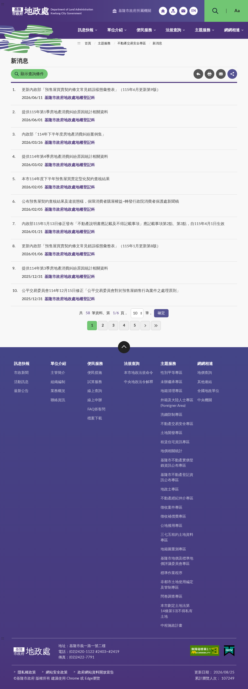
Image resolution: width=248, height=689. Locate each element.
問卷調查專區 (171, 596)
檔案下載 (94, 418)
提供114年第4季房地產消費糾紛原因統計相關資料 (65, 157)
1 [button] (92, 325)
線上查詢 (94, 391)
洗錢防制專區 (171, 415)
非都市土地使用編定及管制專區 (177, 584)
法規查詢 (173, 30)
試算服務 (94, 382)
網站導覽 (173, 11)
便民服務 (144, 30)
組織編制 (58, 382)
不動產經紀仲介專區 (177, 498)
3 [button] (113, 325)
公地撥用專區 (171, 526)
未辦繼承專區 (171, 382)
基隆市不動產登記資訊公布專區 (177, 477)
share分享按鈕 (232, 74)
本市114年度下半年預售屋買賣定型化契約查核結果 (66, 179)
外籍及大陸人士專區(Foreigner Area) (177, 403)
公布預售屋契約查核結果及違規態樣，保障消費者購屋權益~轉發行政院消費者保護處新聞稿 (100, 201)
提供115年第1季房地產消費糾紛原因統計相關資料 (65, 112)
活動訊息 (21, 382)
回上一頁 (198, 74)
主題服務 (202, 30)
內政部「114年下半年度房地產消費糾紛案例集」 (64, 134)
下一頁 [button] (145, 325)
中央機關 (204, 400)
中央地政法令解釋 (138, 382)
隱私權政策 (27, 672)
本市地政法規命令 (138, 373)
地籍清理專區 (171, 391)
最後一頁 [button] (156, 325)
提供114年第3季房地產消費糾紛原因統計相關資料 (65, 268)
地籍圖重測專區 (173, 549)
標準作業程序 (171, 573)
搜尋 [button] (215, 11)
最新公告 (21, 391)
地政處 (52, 11)
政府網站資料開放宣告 (96, 672)
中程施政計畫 (171, 625)
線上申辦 (94, 400)
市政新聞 (21, 373)
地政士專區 (170, 489)
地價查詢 (204, 373)
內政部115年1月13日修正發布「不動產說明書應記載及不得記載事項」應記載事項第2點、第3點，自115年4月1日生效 (123, 224)
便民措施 (94, 373)
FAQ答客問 (96, 409)
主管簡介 (58, 373)
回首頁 (163, 11)
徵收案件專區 (171, 507)
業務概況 (58, 391)
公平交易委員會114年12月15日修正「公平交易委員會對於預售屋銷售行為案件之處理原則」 (101, 291)
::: (2, 4)
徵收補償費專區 (173, 516)
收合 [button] (124, 347)
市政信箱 (183, 11)
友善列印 (209, 74)
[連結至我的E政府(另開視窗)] (229, 651)
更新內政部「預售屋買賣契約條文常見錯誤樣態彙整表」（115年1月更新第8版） (91, 246)
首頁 (88, 43)
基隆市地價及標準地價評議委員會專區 (177, 561)
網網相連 (232, 30)
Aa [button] (237, 11)
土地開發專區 (171, 433)
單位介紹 (115, 30)
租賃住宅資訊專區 (175, 442)
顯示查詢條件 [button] (32, 74)
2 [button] (103, 325)
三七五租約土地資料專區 (177, 537)
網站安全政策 (57, 672)
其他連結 (204, 382)
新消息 (157, 43)
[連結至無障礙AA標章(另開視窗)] (204, 651)
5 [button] (135, 325)
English (193, 11)
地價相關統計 (171, 451)
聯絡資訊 (58, 400)
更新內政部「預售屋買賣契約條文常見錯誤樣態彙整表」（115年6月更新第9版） (91, 90)
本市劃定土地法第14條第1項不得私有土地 (177, 611)
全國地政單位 (208, 391)
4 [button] (124, 325)
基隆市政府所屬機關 (134, 11)
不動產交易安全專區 (131, 43)
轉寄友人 (221, 74)
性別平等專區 (171, 373)
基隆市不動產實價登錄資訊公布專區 (177, 463)
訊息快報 (85, 30)
